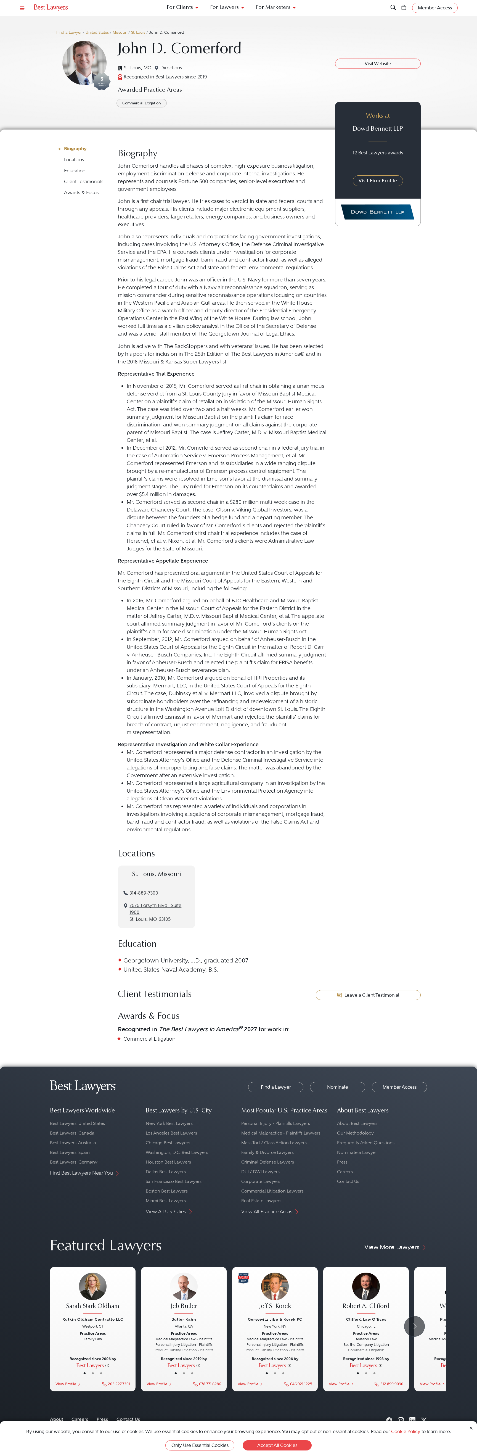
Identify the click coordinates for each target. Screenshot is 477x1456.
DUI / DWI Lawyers (260, 1171)
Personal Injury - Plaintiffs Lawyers (275, 1123)
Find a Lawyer (69, 32)
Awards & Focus (81, 192)
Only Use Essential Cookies (200, 1445)
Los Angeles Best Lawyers (171, 1133)
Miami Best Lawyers (166, 1200)
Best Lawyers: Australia (73, 1142)
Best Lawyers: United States (77, 1123)
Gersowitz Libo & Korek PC (275, 1319)
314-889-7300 (143, 893)
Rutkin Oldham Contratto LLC (92, 1319)
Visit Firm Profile (378, 180)
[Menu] (22, 7)
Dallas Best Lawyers (166, 1171)
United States (97, 32)
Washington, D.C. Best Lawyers (177, 1152)
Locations (74, 159)
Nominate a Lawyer (357, 1152)
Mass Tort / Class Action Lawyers (274, 1142)
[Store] (404, 7)
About (56, 1419)
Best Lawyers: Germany (73, 1162)
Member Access (400, 1087)
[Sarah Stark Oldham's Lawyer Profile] (92, 1294)
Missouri (120, 32)
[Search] (393, 7)
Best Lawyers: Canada (72, 1133)
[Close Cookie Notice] (471, 1428)
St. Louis (138, 32)
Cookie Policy (405, 1431)
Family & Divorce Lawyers (267, 1152)
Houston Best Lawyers (168, 1162)
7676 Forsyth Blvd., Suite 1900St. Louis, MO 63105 (155, 912)
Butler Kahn (183, 1319)
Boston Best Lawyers (167, 1191)
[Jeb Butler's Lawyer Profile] (184, 1294)
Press (342, 1162)
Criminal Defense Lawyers (267, 1162)
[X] (424, 1419)
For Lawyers (224, 7)
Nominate (337, 1087)
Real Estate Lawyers (261, 1200)
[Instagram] (401, 1419)
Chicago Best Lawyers (168, 1142)
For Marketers (273, 7)
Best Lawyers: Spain (70, 1152)
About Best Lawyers (357, 1123)
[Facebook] (389, 1419)
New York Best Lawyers (169, 1123)
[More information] (107, 1365)
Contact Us (348, 1181)
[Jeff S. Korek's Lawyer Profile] (275, 1294)
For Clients (180, 7)
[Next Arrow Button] (414, 1326)
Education (74, 170)
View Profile (65, 1384)
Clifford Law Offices (366, 1319)
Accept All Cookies (277, 1445)
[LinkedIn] (412, 1419)
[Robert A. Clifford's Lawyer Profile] (366, 1294)
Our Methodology (355, 1133)
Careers (345, 1171)
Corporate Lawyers (260, 1181)
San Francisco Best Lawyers (174, 1181)
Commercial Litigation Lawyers (272, 1191)
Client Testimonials (83, 181)
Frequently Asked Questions (365, 1142)
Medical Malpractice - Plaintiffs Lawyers (280, 1133)
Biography (75, 148)
